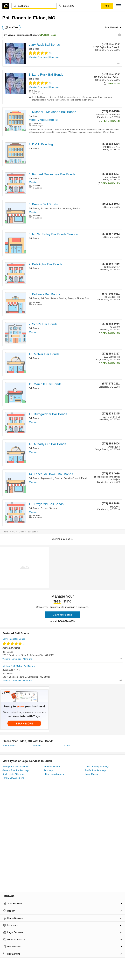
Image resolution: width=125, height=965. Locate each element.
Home (5, 532)
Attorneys (49, 770)
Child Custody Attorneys (97, 766)
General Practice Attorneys (15, 770)
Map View (13, 27)
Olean (67, 745)
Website (32, 57)
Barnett (37, 745)
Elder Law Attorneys (54, 774)
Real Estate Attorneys (13, 774)
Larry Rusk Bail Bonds (44, 44)
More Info (53, 57)
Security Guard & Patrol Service (79, 478)
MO (13, 532)
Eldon (21, 532)
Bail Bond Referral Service (53, 298)
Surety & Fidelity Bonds (79, 298)
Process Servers (49, 208)
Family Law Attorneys (13, 778)
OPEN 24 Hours (47, 35)
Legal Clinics (91, 774)
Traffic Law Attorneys (95, 770)
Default (114, 27)
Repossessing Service (69, 208)
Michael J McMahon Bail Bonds (18, 666)
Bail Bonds (34, 49)
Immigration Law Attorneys (15, 766)
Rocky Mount (9, 745)
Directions (43, 57)
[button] (118, 5)
